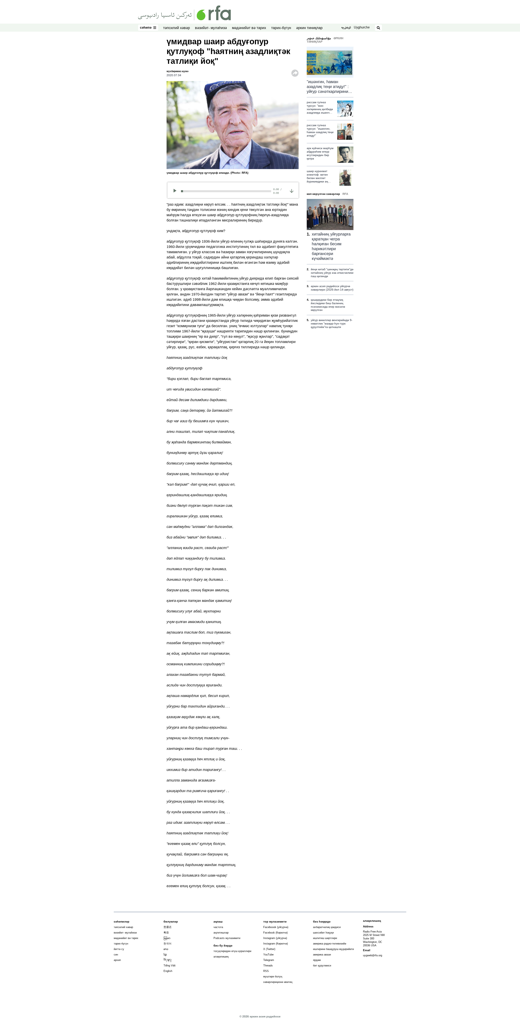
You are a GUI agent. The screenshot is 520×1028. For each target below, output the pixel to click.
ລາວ (166, 949)
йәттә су (119, 949)
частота (218, 927)
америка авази (322, 954)
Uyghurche (362, 27)
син (116, 954)
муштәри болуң (272, 976)
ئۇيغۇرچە (346, 28)
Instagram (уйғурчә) (275, 938)
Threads (268, 965)
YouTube (268, 954)
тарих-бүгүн (281, 28)
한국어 (167, 943)
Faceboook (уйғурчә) (275, 927)
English (168, 971)
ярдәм (317, 960)
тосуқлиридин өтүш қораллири (232, 951)
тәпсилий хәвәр (176, 28)
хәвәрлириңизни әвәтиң (277, 981)
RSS (266, 971)
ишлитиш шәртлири (325, 938)
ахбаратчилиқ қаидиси (327, 927)
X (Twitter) (269, 949)
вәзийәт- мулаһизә (211, 28)
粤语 (166, 932)
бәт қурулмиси (322, 965)
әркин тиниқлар (309, 28)
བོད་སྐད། (167, 960)
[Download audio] (292, 191)
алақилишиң (221, 956)
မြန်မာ (167, 938)
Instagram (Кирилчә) (275, 943)
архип (117, 960)
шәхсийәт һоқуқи (323, 932)
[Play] (176, 191)
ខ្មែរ (165, 954)
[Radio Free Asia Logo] (184, 13)
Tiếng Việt (170, 965)
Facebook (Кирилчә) (275, 932)
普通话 (167, 927)
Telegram (268, 960)
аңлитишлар (221, 932)
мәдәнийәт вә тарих (249, 28)
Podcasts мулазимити (226, 938)
